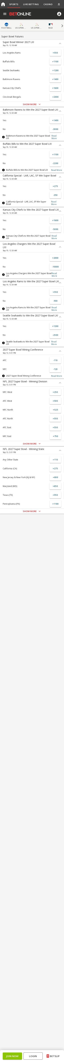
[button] (32, 540)
